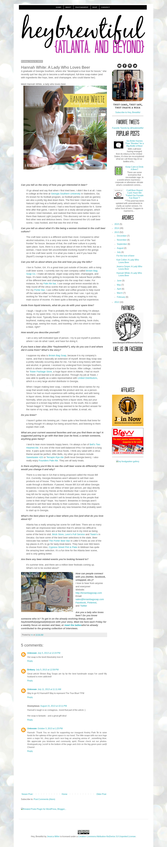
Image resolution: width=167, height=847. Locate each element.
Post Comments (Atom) (44, 799)
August (120, 248)
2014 (117, 228)
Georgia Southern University (65, 193)
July (119, 252)
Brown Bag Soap (57, 355)
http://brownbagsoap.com (89, 593)
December (122, 236)
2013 (117, 232)
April (119, 289)
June (119, 280)
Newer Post (27, 794)
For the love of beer (125, 256)
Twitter (83, 605)
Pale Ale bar (49, 283)
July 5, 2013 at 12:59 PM (47, 670)
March (120, 293)
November (122, 240)
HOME (58, 7)
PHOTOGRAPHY (81, 7)
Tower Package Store (41, 371)
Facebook (81, 602)
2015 (117, 224)
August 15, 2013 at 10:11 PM (53, 706)
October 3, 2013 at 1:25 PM (50, 728)
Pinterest (91, 602)
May (119, 285)
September (122, 244)
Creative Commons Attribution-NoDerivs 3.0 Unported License (107, 836)
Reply (30, 661)
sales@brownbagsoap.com (90, 599)
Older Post (101, 794)
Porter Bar (39, 290)
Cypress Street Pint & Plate (63, 547)
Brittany (31, 670)
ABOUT (68, 7)
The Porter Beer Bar (59, 540)
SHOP (94, 7)
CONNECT (105, 7)
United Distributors (87, 378)
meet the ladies (72, 625)
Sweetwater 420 (34, 457)
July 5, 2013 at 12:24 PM (49, 653)
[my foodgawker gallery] (127, 461)
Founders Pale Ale (48, 460)
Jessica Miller (53, 836)
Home (64, 794)
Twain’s (94, 534)
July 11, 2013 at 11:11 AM (49, 689)
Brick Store (58, 534)
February (121, 297)
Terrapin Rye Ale (55, 457)
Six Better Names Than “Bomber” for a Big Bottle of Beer (134, 143)
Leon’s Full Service (75, 534)
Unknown (32, 653)
